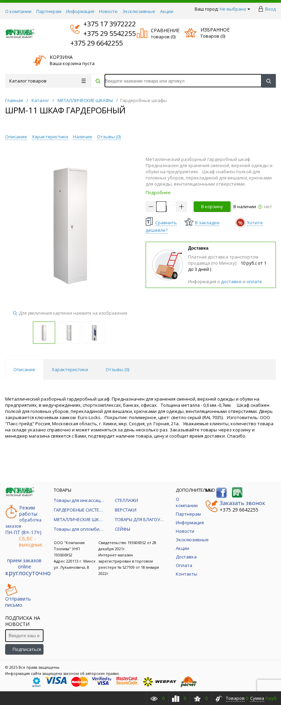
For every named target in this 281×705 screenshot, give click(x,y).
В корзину (212, 206)
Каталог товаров (28, 81)
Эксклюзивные (138, 11)
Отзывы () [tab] (117, 369)
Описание (16, 137)
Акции (166, 11)
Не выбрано (233, 9)
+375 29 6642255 (96, 43)
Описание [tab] (24, 369)
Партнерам (48, 11)
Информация (80, 11)
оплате (254, 281)
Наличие (82, 137)
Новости (108, 11)
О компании (18, 11)
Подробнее (158, 192)
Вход (270, 9)
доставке (231, 281)
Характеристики (50, 137)
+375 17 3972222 (103, 23)
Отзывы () (109, 137)
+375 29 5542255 (103, 33)
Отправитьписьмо (18, 601)
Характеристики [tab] (70, 369)
